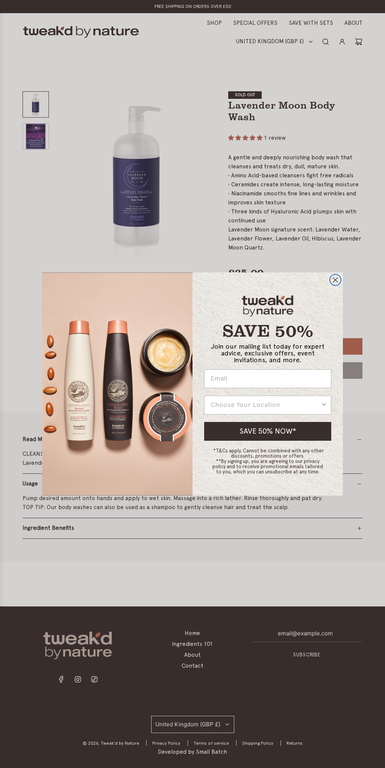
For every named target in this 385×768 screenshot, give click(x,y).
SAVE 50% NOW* (267, 431)
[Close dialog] (335, 280)
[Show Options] (324, 405)
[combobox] (265, 405)
